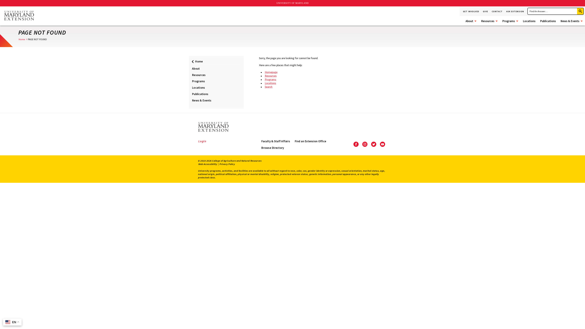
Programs (508, 21)
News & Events (569, 21)
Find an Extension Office (310, 141)
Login (202, 141)
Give (485, 11)
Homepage (271, 72)
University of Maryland (293, 3)
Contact (497, 11)
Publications (548, 21)
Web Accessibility (207, 164)
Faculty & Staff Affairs (275, 141)
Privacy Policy (227, 164)
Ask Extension (515, 11)
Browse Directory (272, 148)
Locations (529, 21)
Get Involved (471, 11)
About (469, 21)
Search (268, 86)
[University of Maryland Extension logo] (19, 16)
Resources (487, 21)
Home (22, 39)
